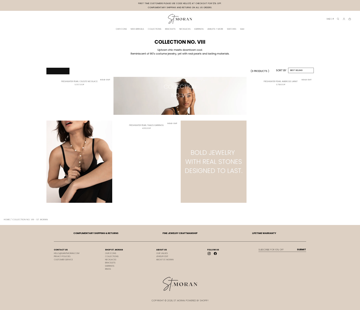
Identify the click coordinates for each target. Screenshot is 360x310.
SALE (242, 29)
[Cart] (349, 19)
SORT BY (281, 70)
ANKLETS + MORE (215, 29)
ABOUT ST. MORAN (165, 259)
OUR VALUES (162, 253)
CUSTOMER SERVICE (63, 259)
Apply (58, 71)
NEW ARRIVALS (137, 29)
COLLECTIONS (154, 29)
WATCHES (231, 29)
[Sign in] (344, 19)
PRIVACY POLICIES (62, 256)
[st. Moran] (180, 284)
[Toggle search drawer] (338, 19)
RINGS (108, 269)
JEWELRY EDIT (162, 256)
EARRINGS (199, 29)
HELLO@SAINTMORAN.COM (66, 253)
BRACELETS (170, 29)
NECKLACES (185, 29)
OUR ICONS (121, 29)
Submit (301, 249)
